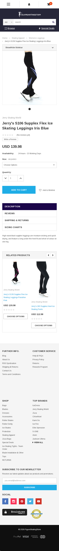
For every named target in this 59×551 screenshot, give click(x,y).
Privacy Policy (38, 360)
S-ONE (35, 431)
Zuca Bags (6, 439)
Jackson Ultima (39, 439)
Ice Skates (6, 428)
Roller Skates (7, 420)
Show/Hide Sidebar (14, 48)
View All (38, 442)
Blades (5, 409)
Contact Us (6, 371)
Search (53, 22)
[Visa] (25, 536)
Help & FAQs (38, 356)
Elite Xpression (39, 428)
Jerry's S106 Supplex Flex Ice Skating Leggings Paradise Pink (15, 297)
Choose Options (15, 316)
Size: (9, 159)
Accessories (7, 417)
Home (4, 38)
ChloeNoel (37, 417)
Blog (4, 356)
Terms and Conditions (11, 374)
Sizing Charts (13, 227)
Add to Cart (19, 190)
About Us (6, 360)
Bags (4, 405)
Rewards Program (40, 367)
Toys (4, 456)
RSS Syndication (9, 363)
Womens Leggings (36, 38)
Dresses (5, 413)
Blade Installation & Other (12, 453)
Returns (36, 363)
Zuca (35, 413)
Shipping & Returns (17, 220)
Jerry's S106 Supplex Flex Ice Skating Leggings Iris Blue (28, 41)
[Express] (34, 536)
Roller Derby (7, 424)
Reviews (10, 213)
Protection (6, 431)
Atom (35, 435)
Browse (11, 28)
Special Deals (47, 28)
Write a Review (10, 139)
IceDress (36, 405)
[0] (48, 4)
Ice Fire (36, 424)
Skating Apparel (18, 38)
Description (12, 206)
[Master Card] (42, 537)
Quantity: (6, 172)
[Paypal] (17, 536)
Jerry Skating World (41, 409)
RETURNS (6, 460)
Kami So (36, 420)
